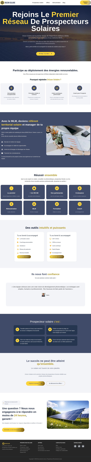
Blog (64, 2)
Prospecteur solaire (37, 2)
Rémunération (56, 2)
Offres (48, 2)
